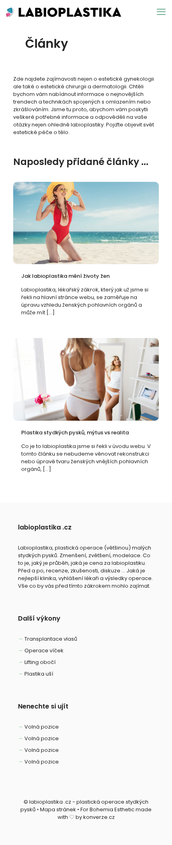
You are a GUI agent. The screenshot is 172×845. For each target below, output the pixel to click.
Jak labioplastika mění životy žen (65, 276)
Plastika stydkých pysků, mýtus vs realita (75, 432)
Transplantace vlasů (50, 639)
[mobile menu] (161, 12)
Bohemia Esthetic (112, 809)
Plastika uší (38, 674)
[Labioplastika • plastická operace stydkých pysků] (63, 12)
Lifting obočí (40, 662)
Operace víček (44, 650)
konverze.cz (99, 817)
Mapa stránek (58, 809)
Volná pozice (41, 727)
